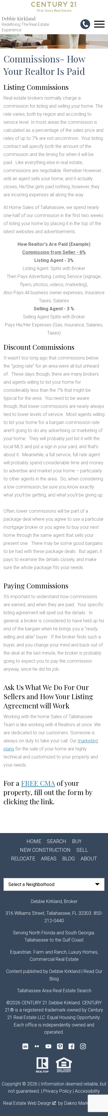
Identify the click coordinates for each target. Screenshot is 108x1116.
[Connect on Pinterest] (60, 1046)
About (89, 858)
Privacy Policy (57, 1091)
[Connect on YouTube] (48, 1046)
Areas (48, 858)
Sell (82, 850)
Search (56, 841)
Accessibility (87, 1091)
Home (33, 841)
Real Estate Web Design (27, 1103)
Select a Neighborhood (31, 884)
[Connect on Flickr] (37, 1046)
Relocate (23, 858)
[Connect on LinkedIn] (25, 1046)
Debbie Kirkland (64, 971)
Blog (68, 858)
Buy (77, 841)
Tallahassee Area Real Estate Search (54, 990)
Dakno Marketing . (84, 1103)
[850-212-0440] (85, 24)
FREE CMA (38, 783)
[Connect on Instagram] (83, 1046)
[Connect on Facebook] (71, 1046)
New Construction (45, 850)
